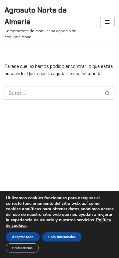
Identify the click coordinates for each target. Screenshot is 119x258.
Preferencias (22, 247)
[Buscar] (107, 93)
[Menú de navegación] (107, 22)
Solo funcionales (62, 236)
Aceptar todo (23, 236)
